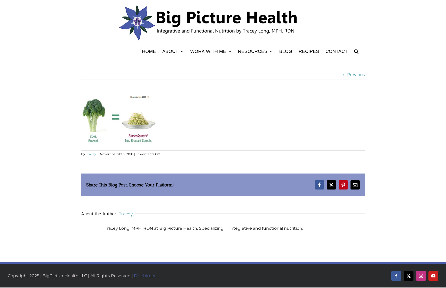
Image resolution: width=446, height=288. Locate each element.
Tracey (91, 154)
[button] (356, 50)
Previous (356, 74)
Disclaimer (145, 275)
